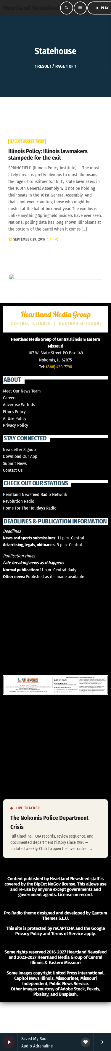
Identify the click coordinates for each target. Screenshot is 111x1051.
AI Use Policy (14, 418)
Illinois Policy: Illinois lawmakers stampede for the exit (48, 155)
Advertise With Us (19, 404)
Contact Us (12, 470)
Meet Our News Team (22, 391)
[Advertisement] (44, 1029)
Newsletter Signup (19, 449)
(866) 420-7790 (59, 366)
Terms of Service (67, 933)
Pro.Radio (13, 913)
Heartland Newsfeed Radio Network (35, 494)
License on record (75, 894)
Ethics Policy (14, 411)
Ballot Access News (27, 142)
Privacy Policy (15, 425)
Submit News (15, 463)
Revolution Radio (18, 501)
